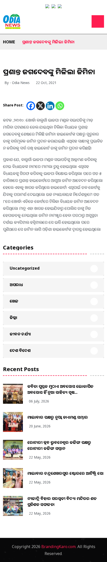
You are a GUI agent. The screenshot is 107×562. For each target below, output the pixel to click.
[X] (40, 105)
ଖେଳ (14, 301)
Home (9, 42)
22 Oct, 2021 (46, 82)
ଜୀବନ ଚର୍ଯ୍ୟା (20, 334)
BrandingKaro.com (58, 546)
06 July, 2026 (39, 401)
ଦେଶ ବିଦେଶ (20, 350)
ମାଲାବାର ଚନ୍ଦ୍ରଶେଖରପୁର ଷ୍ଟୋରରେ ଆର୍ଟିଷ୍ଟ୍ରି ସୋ (65, 473)
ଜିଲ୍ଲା (13, 317)
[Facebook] (30, 105)
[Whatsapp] (59, 105)
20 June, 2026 (40, 426)
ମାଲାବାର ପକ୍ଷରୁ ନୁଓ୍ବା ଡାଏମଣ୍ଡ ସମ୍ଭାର (57, 417)
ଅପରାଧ (16, 284)
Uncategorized (25, 268)
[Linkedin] (50, 105)
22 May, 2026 (40, 457)
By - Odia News (17, 82)
